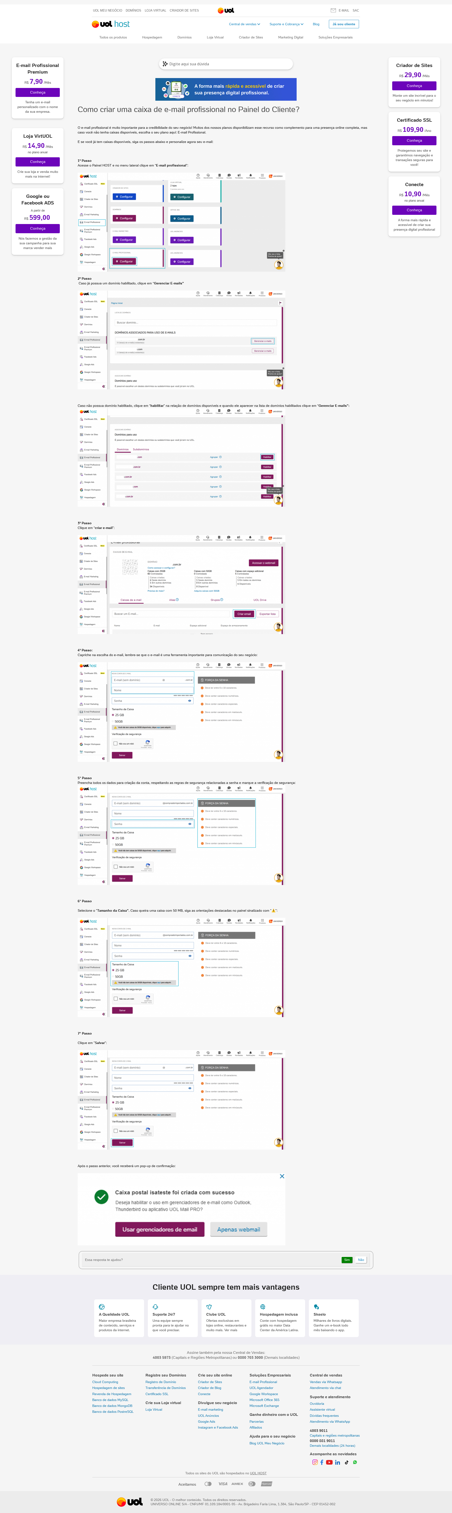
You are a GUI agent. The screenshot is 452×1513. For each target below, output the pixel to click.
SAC (356, 10)
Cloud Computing (105, 1382)
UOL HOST (258, 1473)
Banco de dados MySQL (110, 1400)
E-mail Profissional (191, 132)
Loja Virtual (155, 10)
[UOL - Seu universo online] (226, 11)
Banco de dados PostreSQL (113, 1411)
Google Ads (206, 1421)
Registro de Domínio (160, 1382)
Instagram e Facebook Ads (218, 1427)
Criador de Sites (184, 10)
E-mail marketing (210, 1409)
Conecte (204, 1394)
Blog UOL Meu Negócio (267, 1443)
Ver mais (230, 1330)
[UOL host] (111, 24)
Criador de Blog (209, 1388)
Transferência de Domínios (165, 1388)
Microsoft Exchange (264, 1406)
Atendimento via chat (325, 1388)
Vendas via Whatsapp (326, 1382)
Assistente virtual (322, 1409)
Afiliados (256, 1427)
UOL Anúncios (208, 1415)
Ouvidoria (317, 1403)
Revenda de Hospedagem (111, 1394)
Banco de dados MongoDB (112, 1406)
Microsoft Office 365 (264, 1400)
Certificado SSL (157, 1394)
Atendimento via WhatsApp (330, 1421)
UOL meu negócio (107, 10)
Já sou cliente (344, 24)
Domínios (133, 10)
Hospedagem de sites (108, 1388)
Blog (316, 24)
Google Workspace (264, 1394)
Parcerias (257, 1421)
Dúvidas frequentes (324, 1415)
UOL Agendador (261, 1388)
